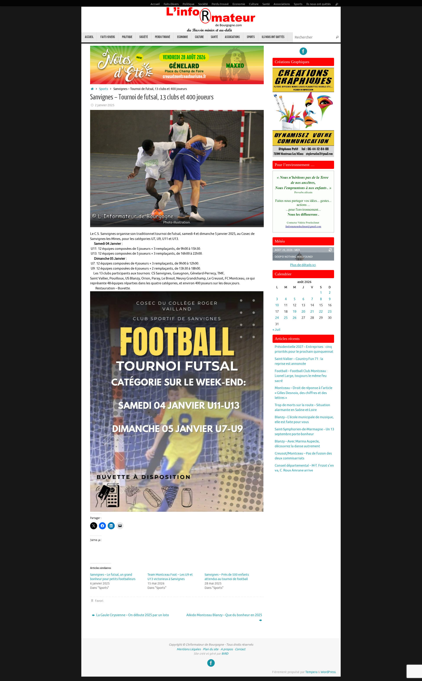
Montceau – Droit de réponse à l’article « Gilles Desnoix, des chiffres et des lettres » (303, 393)
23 (329, 312)
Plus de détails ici (303, 265)
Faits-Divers (171, 4)
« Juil (276, 330)
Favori (99, 601)
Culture (253, 4)
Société (203, 4)
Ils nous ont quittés (318, 4)
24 (277, 318)
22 (321, 312)
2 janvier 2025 (105, 105)
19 (294, 312)
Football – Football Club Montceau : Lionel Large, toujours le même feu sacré (301, 376)
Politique (188, 4)
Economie (239, 4)
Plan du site (210, 649)
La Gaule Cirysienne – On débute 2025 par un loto (132, 615)
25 (285, 318)
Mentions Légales (189, 649)
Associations (282, 4)
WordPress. (328, 672)
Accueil (155, 4)
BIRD (225, 653)
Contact (240, 649)
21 (312, 312)
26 (294, 318)
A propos (227, 649)
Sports (298, 4)
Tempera (311, 672)
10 (277, 305)
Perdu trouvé (220, 4)
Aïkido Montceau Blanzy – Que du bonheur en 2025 (224, 615)
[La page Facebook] (303, 51)
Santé (266, 4)
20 (303, 312)
